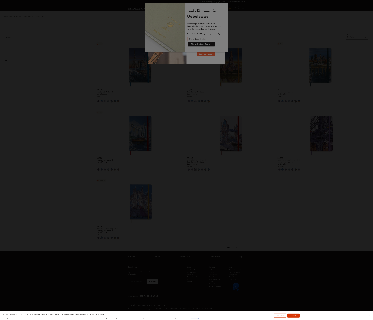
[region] (186, 315)
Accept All (293, 315)
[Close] (370, 315)
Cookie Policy (195, 318)
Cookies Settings (279, 315)
